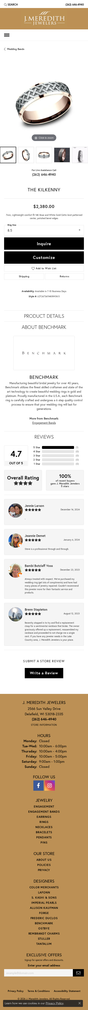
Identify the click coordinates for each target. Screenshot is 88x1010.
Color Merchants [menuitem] (44, 887)
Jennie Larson (34, 506)
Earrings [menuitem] (44, 817)
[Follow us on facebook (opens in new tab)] (38, 785)
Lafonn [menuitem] (44, 892)
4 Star (36, 451)
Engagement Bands (44, 423)
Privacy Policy (16, 991)
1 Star (37, 463)
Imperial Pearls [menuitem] (44, 903)
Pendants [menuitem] (44, 837)
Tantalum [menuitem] (44, 944)
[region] (44, 102)
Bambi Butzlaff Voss (39, 566)
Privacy (44, 870)
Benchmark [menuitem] (44, 923)
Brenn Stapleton (36, 609)
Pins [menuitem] (44, 842)
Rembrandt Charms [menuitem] (44, 933)
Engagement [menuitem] (44, 806)
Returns (64, 276)
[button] (11, 4)
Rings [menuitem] (44, 822)
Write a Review (44, 672)
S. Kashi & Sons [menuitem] (44, 897)
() (77, 447)
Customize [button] (44, 257)
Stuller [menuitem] (44, 939)
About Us (43, 860)
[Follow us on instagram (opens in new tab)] (50, 785)
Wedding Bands (15, 49)
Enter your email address (44, 965)
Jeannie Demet (35, 536)
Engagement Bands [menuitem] (44, 812)
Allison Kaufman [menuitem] (44, 908)
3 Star (36, 455)
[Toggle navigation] (7, 35)
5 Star (36, 447)
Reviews (44, 436)
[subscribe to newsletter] (78, 973)
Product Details (44, 316)
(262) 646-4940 (44, 174)
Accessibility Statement (67, 991)
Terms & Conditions (39, 991)
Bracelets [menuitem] (44, 832)
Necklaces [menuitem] (44, 827)
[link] (74, 4)
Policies (44, 865)
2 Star (36, 459)
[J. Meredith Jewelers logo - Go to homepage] (44, 18)
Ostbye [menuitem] (44, 928)
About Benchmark (44, 327)
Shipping (24, 276)
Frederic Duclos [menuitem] (44, 918)
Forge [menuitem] (44, 913)
